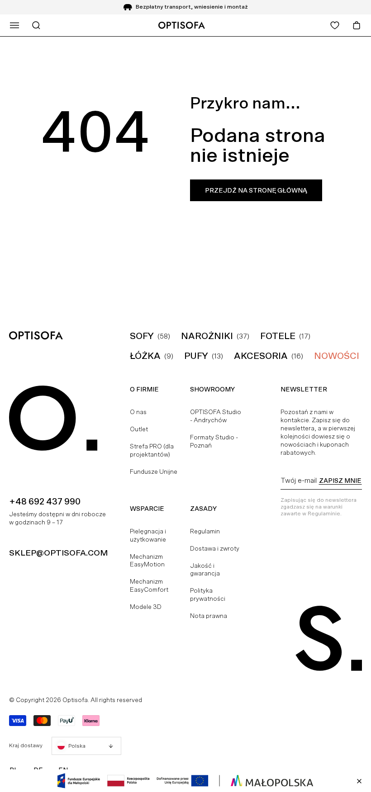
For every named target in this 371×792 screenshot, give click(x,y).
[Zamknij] (359, 781)
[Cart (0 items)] (356, 25)
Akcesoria (261, 355)
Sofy (142, 335)
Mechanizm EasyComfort (149, 585)
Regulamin (205, 531)
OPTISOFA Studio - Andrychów (215, 416)
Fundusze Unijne (153, 471)
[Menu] (14, 25)
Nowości (336, 355)
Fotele (277, 335)
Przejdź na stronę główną (256, 190)
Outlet (139, 429)
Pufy (196, 355)
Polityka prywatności (207, 594)
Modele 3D (146, 606)
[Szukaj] (36, 25)
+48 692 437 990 (45, 501)
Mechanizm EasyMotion (147, 560)
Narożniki (207, 335)
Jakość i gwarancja (205, 569)
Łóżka (145, 355)
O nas (138, 411)
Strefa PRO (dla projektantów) (152, 450)
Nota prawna (208, 615)
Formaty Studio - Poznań (214, 441)
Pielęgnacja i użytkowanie (148, 535)
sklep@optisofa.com (58, 552)
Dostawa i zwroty (214, 548)
